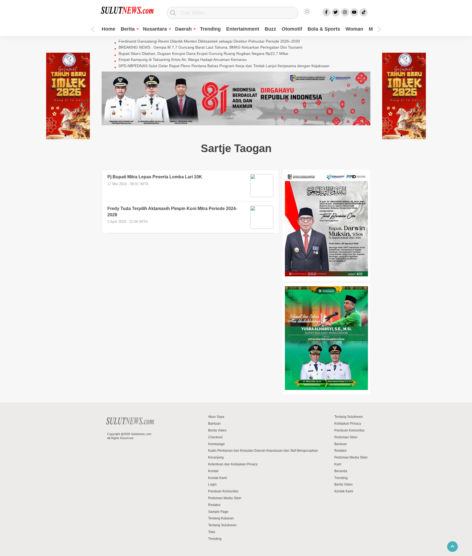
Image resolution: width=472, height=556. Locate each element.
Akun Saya (216, 417)
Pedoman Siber (346, 437)
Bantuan (214, 423)
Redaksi (214, 505)
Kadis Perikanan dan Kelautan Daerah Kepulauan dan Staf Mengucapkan (263, 451)
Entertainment (242, 29)
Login (212, 484)
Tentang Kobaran (221, 518)
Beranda (340, 471)
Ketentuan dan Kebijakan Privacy (233, 464)
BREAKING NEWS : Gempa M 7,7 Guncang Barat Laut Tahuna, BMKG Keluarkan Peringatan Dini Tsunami (210, 47)
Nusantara (155, 29)
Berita (128, 29)
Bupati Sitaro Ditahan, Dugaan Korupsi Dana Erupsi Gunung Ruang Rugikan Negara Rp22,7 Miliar (203, 53)
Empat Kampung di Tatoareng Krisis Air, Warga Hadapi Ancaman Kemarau (183, 59)
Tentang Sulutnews (222, 525)
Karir (337, 464)
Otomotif (292, 29)
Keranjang (216, 457)
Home (108, 29)
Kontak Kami (217, 478)
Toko (211, 532)
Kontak (213, 471)
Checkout (215, 437)
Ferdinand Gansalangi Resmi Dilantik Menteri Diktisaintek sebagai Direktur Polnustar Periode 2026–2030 (209, 41)
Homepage (216, 444)
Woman (354, 29)
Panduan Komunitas (223, 491)
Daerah (183, 29)
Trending (210, 29)
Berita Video (217, 430)
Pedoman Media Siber (224, 498)
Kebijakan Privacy (347, 423)
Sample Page (218, 512)
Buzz (270, 29)
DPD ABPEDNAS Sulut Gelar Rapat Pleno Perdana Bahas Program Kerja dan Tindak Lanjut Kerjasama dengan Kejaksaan (224, 66)
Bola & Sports (324, 29)
